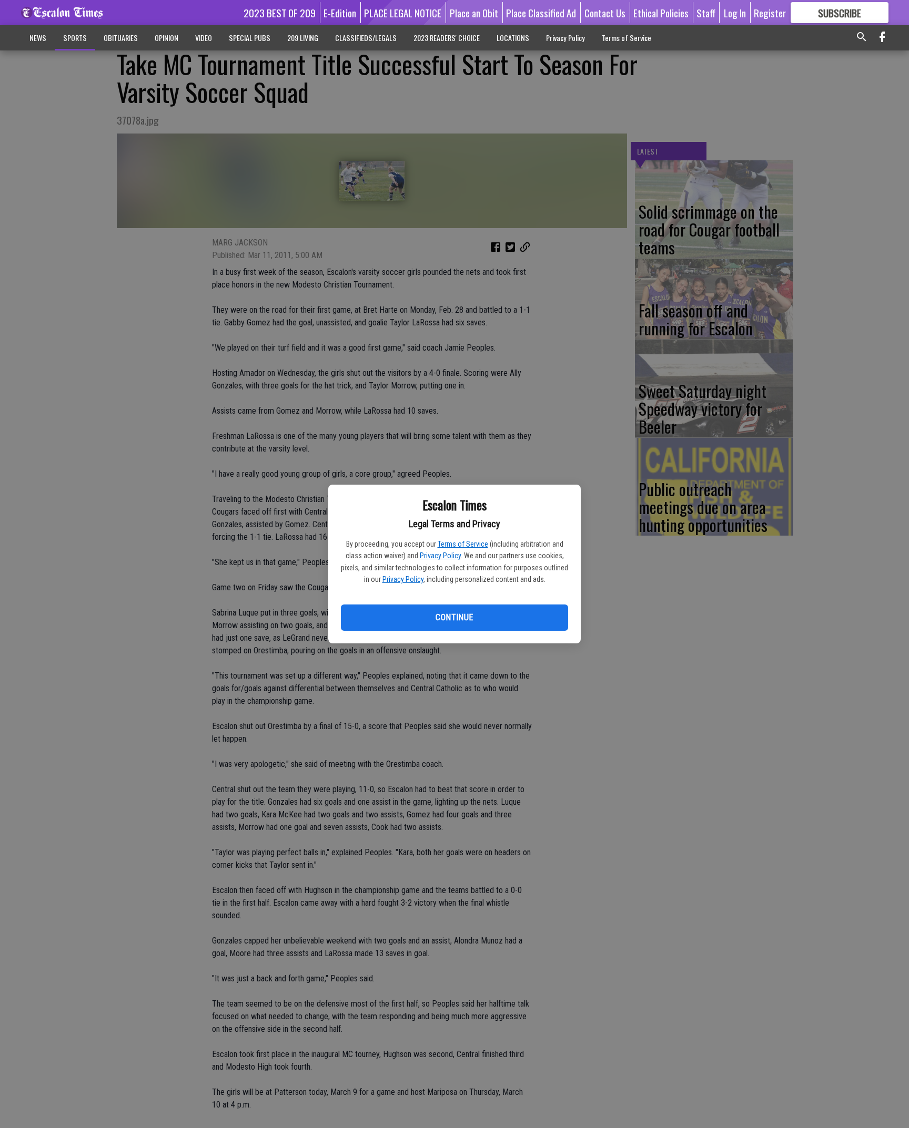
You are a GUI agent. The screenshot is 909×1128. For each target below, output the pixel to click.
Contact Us (604, 12)
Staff (705, 12)
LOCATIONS (513, 37)
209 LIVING (302, 37)
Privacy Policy (440, 555)
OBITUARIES (121, 37)
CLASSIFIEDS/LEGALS (366, 37)
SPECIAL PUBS (249, 37)
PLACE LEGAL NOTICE (402, 12)
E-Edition (340, 12)
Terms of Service (463, 544)
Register (770, 12)
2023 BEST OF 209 (280, 12)
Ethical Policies (661, 12)
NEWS (37, 37)
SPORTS (75, 37)
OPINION (166, 37)
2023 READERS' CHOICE (446, 37)
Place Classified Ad (541, 12)
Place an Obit (474, 12)
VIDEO (203, 37)
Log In (735, 12)
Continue (454, 617)
